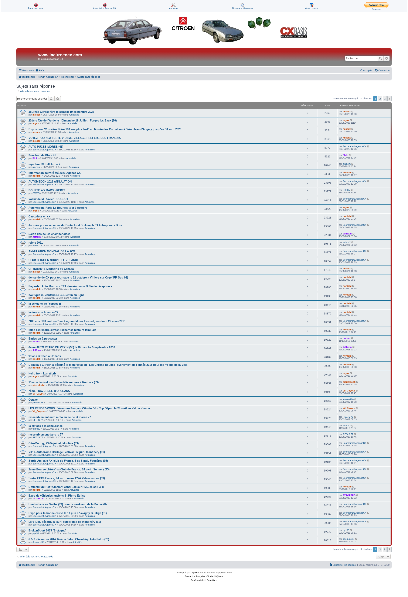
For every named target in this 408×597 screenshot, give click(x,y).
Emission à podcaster (42, 338)
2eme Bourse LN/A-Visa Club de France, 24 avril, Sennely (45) (68, 469)
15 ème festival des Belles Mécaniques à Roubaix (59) (63, 382)
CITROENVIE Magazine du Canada (51, 268)
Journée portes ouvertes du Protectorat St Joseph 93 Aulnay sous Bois (75, 225)
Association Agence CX (104, 8)
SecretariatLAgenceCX (44, 149)
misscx (36, 114)
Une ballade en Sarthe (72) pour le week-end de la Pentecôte (67, 504)
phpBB (194, 572)
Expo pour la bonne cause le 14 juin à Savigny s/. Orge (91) (67, 513)
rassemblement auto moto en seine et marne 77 (59, 417)
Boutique (173, 8)
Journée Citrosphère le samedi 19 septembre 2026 (61, 111)
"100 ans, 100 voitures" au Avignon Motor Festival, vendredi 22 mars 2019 (76, 321)
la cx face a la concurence (45, 425)
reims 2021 (35, 242)
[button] (389, 98)
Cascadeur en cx (39, 216)
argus (36, 123)
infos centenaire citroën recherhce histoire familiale (62, 329)
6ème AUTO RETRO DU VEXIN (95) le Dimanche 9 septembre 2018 (71, 347)
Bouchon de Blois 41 (42, 155)
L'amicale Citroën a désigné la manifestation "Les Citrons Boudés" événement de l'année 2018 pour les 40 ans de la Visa (107, 364)
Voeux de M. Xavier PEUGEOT (48, 199)
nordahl (37, 175)
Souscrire (376, 9)
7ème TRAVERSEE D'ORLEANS (49, 391)
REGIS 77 (38, 420)
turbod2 (36, 245)
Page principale (35, 8)
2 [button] (380, 99)
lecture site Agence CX (43, 312)
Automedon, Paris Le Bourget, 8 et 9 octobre (57, 207)
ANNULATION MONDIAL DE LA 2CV (51, 251)
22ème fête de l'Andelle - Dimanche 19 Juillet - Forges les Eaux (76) (72, 120)
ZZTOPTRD (39, 498)
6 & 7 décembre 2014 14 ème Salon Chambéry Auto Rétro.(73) (68, 539)
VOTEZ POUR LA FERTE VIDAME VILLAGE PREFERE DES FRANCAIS (74, 138)
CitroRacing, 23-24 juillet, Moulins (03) (53, 443)
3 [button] (384, 99)
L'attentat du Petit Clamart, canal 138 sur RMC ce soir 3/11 (66, 486)
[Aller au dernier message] (352, 111)
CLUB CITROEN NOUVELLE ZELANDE (53, 260)
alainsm (36, 167)
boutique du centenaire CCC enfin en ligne (56, 295)
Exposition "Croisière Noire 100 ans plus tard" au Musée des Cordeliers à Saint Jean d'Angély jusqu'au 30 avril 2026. (105, 129)
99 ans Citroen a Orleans (44, 356)
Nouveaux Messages (242, 8)
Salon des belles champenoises (49, 234)
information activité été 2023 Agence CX (54, 172)
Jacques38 (38, 542)
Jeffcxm (37, 237)
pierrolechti (39, 385)
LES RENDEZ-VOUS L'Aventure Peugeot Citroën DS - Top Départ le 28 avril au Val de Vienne (89, 408)
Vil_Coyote (39, 394)
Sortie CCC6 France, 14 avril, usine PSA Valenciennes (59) (66, 478)
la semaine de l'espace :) (44, 303)
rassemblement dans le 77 (45, 434)
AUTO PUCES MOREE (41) (45, 146)
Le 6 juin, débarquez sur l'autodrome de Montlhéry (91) (64, 521)
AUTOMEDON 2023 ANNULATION (50, 181)
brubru (36, 341)
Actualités (74, 114)
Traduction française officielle (199, 576)
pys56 (36, 533)
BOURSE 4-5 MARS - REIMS (46, 190)
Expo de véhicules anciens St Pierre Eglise (56, 495)
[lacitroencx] (27, 57)
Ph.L (35, 158)
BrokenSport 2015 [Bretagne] (47, 530)
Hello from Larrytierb (42, 373)
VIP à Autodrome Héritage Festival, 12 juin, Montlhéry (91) (66, 452)
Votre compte (311, 8)
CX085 (36, 193)
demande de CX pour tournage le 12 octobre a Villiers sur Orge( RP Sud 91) (78, 277)
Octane (33, 399)
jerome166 (38, 402)
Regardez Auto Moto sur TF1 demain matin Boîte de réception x (70, 286)
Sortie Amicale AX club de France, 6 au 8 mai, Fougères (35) (68, 460)
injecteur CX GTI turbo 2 (44, 164)
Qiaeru (219, 576)
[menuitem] (39, 70)
